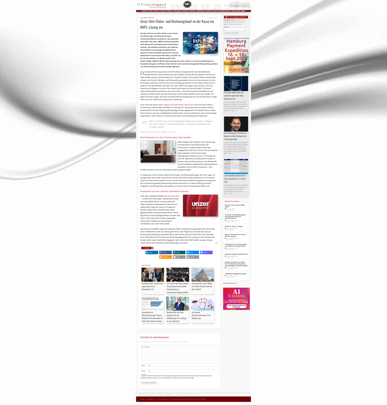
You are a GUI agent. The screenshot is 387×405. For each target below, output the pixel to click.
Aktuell (144, 11)
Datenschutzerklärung (165, 395)
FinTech (169, 11)
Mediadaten (238, 3)
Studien (163, 11)
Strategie (185, 11)
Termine (156, 11)
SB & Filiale (200, 11)
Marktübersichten (224, 11)
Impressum (246, 3)
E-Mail (226, 27)
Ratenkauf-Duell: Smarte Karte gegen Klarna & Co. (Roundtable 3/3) (152, 286)
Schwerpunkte (235, 11)
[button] (243, 11)
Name (145, 365)
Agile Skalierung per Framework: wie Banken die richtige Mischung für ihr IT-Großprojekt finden (235, 136)
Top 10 (150, 11)
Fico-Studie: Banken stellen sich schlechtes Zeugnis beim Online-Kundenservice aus (234, 95)
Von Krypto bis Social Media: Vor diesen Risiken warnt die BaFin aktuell (202, 286)
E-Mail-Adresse (145, 372)
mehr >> (233, 110)
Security (207, 11)
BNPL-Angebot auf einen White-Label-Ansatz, (176, 105)
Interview (192, 11)
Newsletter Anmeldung (146, 395)
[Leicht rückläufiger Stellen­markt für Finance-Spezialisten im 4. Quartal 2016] (236, 166)
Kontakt (231, 3)
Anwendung (177, 11)
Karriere (214, 11)
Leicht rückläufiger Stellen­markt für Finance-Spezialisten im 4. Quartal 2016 (235, 178)
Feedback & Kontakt (193, 395)
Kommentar (145, 347)
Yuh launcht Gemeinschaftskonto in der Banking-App (201, 315)
